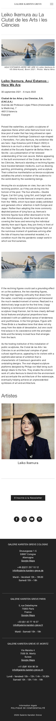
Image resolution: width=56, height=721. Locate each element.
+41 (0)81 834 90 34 (28, 667)
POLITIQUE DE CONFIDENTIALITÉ (28, 708)
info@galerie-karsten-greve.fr (28, 625)
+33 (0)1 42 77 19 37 (28, 622)
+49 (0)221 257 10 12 (28, 568)
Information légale (28, 706)
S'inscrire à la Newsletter (28, 498)
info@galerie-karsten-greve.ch (27, 670)
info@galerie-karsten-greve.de (28, 571)
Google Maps (28, 561)
